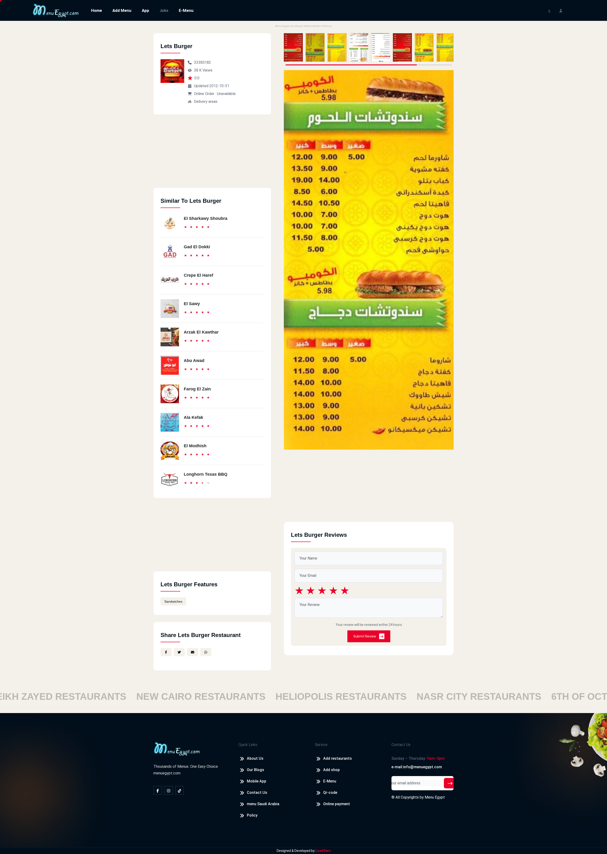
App (145, 10)
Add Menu (121, 10)
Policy (252, 815)
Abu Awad (194, 360)
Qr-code (330, 792)
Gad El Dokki (197, 246)
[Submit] (450, 783)
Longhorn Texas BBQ (205, 474)
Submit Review (365, 636)
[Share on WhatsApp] (205, 652)
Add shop (331, 770)
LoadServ (323, 851)
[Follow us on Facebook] (157, 790)
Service (321, 744)
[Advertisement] (212, 155)
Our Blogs (255, 770)
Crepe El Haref (198, 275)
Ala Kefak (193, 417)
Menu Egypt (435, 797)
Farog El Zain (197, 389)
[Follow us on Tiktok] (179, 790)
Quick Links (248, 744)
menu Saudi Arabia (263, 804)
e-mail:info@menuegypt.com (416, 767)
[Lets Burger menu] (293, 47)
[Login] (561, 10)
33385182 (202, 62)
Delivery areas (205, 101)
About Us (255, 758)
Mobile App (256, 781)
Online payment (336, 804)
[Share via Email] (192, 652)
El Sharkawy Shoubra (205, 218)
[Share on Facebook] (166, 652)
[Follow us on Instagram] (168, 790)
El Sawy (192, 303)
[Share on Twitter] (179, 652)
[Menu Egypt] (55, 10)
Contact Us (257, 792)
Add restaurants (337, 758)
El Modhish (195, 445)
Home (96, 10)
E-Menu (186, 10)
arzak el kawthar (201, 332)
